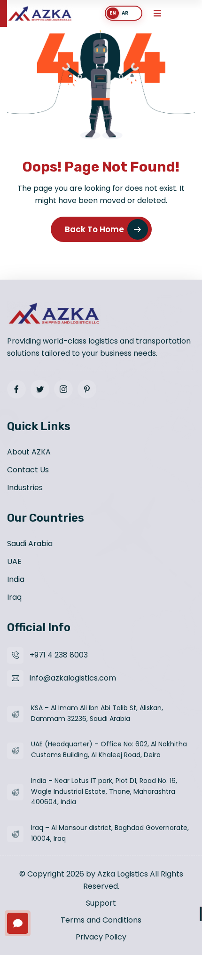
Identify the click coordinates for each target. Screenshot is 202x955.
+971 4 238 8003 (59, 655)
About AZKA (29, 451)
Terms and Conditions (101, 920)
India (15, 579)
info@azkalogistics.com (73, 678)
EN (112, 12)
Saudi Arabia (30, 543)
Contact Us (28, 469)
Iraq (14, 597)
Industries (25, 487)
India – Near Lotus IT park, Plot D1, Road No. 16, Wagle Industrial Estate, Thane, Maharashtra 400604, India (104, 791)
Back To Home (94, 229)
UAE (14, 561)
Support (101, 903)
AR (125, 12)
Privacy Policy (101, 937)
